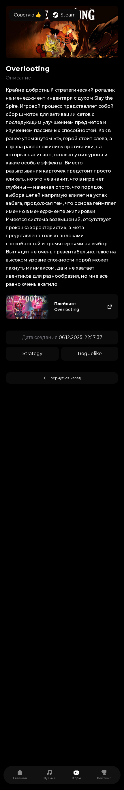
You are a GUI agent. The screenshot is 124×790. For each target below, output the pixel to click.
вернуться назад (66, 378)
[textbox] (62, 202)
